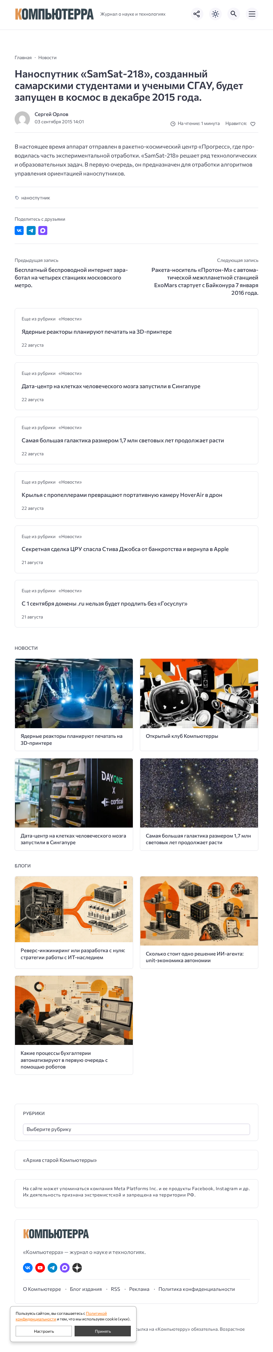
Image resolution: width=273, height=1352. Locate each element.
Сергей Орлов (51, 114)
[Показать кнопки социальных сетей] (197, 14)
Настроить (44, 1331)
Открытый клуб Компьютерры (182, 735)
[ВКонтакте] (28, 1268)
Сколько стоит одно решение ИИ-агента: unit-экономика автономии (195, 956)
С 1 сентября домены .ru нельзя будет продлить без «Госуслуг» (104, 603)
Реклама (139, 1289)
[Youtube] (40, 1268)
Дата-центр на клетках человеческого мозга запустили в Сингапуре (111, 386)
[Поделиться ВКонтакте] (19, 230)
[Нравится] (254, 124)
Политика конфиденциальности (196, 1289)
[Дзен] (77, 1268)
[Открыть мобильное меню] (252, 14)
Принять (103, 1331)
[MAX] (65, 1268)
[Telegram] (52, 1268)
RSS (115, 1289)
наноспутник (35, 197)
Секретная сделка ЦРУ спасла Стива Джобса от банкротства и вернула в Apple (125, 548)
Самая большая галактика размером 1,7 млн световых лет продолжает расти (123, 440)
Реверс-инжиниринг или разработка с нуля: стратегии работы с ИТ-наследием (73, 953)
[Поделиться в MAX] (42, 230)
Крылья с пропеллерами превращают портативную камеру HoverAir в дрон (122, 494)
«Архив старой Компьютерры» (60, 1160)
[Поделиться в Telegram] (31, 230)
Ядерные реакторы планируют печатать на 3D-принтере (97, 331)
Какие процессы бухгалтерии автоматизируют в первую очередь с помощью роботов (64, 1060)
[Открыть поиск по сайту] (233, 14)
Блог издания (86, 1289)
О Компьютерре (42, 1289)
